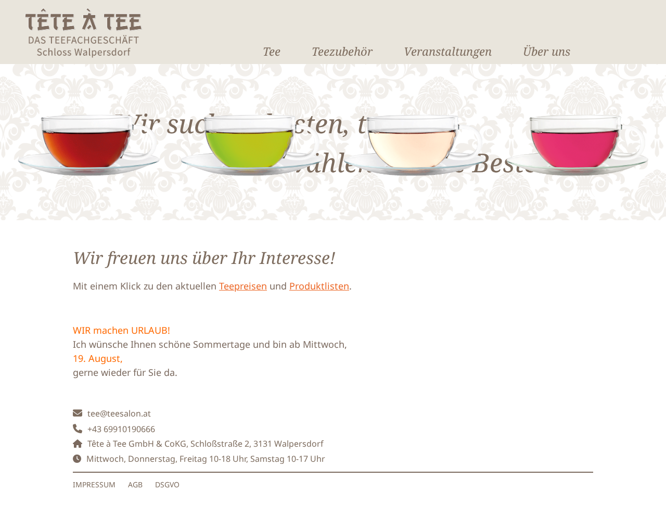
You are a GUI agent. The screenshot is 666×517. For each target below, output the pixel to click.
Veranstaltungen (448, 51)
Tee (271, 51)
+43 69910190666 (121, 429)
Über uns (546, 51)
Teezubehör (342, 51)
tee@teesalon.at (119, 413)
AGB (135, 484)
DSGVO (167, 484)
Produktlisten (319, 286)
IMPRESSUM (94, 484)
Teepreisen (243, 286)
